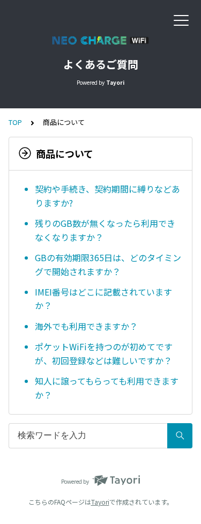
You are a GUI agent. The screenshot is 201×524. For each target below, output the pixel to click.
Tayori (100, 501)
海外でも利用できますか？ (86, 326)
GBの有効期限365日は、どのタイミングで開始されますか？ (108, 264)
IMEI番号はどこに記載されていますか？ (103, 298)
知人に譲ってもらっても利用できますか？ (106, 387)
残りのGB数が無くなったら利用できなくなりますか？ (105, 230)
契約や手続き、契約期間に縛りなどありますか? (107, 195)
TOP (15, 122)
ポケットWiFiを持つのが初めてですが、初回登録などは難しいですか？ (104, 353)
